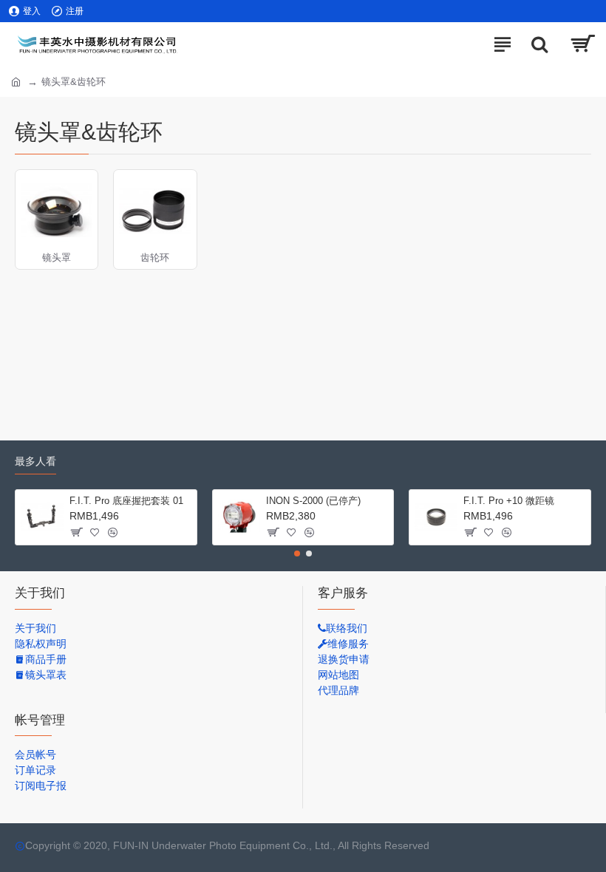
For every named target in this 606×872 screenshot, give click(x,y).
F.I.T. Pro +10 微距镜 (508, 500)
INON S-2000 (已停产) (313, 500)
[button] (297, 553)
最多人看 (35, 461)
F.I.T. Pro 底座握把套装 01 (126, 500)
